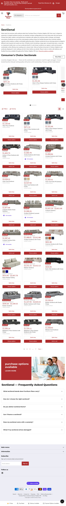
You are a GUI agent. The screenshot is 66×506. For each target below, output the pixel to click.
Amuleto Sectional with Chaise (53, 156)
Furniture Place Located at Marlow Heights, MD (30, 496)
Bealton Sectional (7, 306)
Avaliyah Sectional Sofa (8, 240)
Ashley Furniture (7, 85)
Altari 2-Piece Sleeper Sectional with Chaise (44, 83)
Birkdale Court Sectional (51, 330)
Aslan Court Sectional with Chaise (31, 185)
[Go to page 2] (31, 105)
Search (14, 494)
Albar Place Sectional (8, 126)
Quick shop (15, 89)
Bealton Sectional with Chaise (32, 304)
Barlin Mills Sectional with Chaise (54, 269)
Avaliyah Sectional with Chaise (32, 239)
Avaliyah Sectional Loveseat (31, 213)
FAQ (38, 494)
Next (39, 349)
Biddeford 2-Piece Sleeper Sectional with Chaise (31, 331)
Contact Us (26, 494)
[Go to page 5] (35, 105)
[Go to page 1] (30, 105)
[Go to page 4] (34, 105)
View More (58, 57)
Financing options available (46, 51)
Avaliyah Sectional (50, 210)
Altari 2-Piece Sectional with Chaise (13, 84)
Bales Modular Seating (8, 277)
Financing (33, 494)
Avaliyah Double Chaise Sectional (8, 210)
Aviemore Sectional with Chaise (53, 244)
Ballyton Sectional (29, 267)
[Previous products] (2, 85)
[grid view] (59, 109)
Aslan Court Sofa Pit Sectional (53, 181)
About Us (20, 494)
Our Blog (45, 496)
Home (2, 25)
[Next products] (63, 85)
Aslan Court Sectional (8, 181)
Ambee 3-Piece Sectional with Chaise (10, 156)
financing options (15, 418)
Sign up (25, 463)
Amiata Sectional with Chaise (32, 155)
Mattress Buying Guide (46, 494)
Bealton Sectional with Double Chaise (53, 303)
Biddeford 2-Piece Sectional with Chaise (11, 331)
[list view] (63, 109)
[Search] (59, 15)
